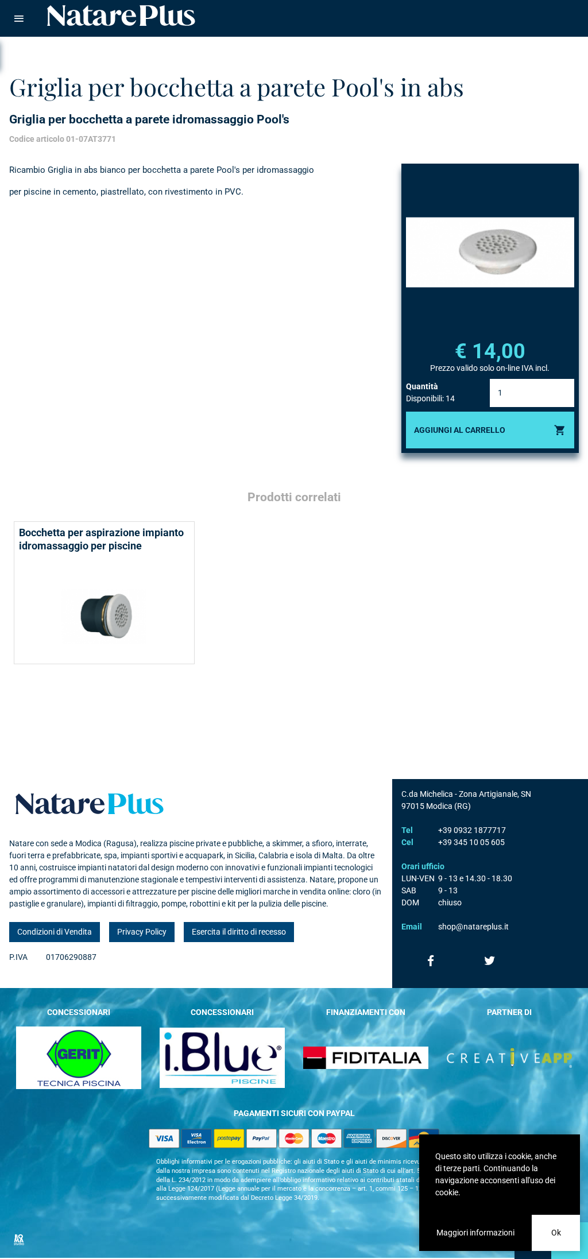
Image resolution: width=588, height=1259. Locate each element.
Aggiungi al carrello (459, 430)
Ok (556, 1232)
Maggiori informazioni (475, 1232)
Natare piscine (121, 15)
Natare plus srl (89, 803)
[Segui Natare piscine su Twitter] (490, 960)
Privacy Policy (142, 931)
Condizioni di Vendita (54, 931)
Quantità (422, 386)
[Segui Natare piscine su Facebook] (431, 960)
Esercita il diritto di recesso (239, 931)
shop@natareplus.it (473, 926)
